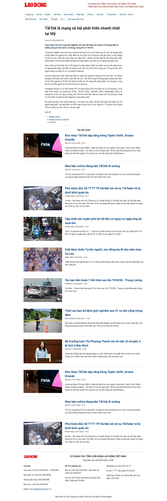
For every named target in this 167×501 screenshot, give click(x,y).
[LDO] (43, 145)
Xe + (63, 19)
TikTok (68, 174)
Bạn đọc (100, 14)
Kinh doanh (68, 14)
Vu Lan (91, 262)
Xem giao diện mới (75, 19)
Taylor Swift (130, 148)
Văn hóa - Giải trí (126, 14)
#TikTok (52, 122)
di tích (132, 354)
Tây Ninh (68, 288)
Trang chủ (29, 14)
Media (47, 14)
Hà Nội (68, 200)
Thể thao (57, 14)
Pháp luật (80, 14)
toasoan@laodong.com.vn (40, 489)
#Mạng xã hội (54, 117)
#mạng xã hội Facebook (59, 119)
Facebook (94, 55)
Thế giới (54, 19)
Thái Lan (100, 326)
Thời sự (90, 14)
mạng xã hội (56, 48)
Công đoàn (111, 14)
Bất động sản (30, 19)
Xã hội (39, 14)
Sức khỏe (44, 19)
